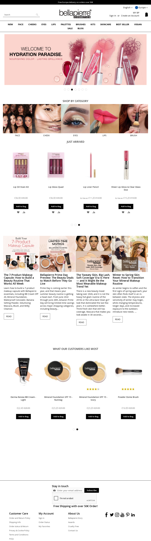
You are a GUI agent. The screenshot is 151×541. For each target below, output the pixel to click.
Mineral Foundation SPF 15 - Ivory (93, 398)
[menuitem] (10, 24)
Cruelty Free (73, 526)
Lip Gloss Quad (23, 187)
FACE (17, 135)
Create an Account (130, 15)
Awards (71, 522)
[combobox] (21, 14)
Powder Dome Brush (128, 397)
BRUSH (133, 135)
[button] (141, 7)
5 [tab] (79, 90)
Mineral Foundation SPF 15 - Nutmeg (58, 398)
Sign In (112, 15)
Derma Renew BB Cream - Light (23, 398)
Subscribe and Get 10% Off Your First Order (92, 2)
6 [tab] (83, 90)
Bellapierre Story (75, 518)
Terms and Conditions (18, 534)
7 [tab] (86, 90)
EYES (75, 135)
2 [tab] (68, 90)
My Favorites (44, 526)
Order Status (44, 522)
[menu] (75, 26)
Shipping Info (15, 522)
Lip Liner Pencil (58, 187)
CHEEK (46, 135)
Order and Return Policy (19, 518)
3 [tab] (72, 90)
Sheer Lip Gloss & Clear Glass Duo (93, 188)
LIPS (104, 135)
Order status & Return (18, 526)
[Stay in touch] (71, 490)
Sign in (41, 518)
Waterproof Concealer (128, 187)
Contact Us (73, 530)
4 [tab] (75, 90)
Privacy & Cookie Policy (19, 530)
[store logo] (75, 14)
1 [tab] (65, 90)
